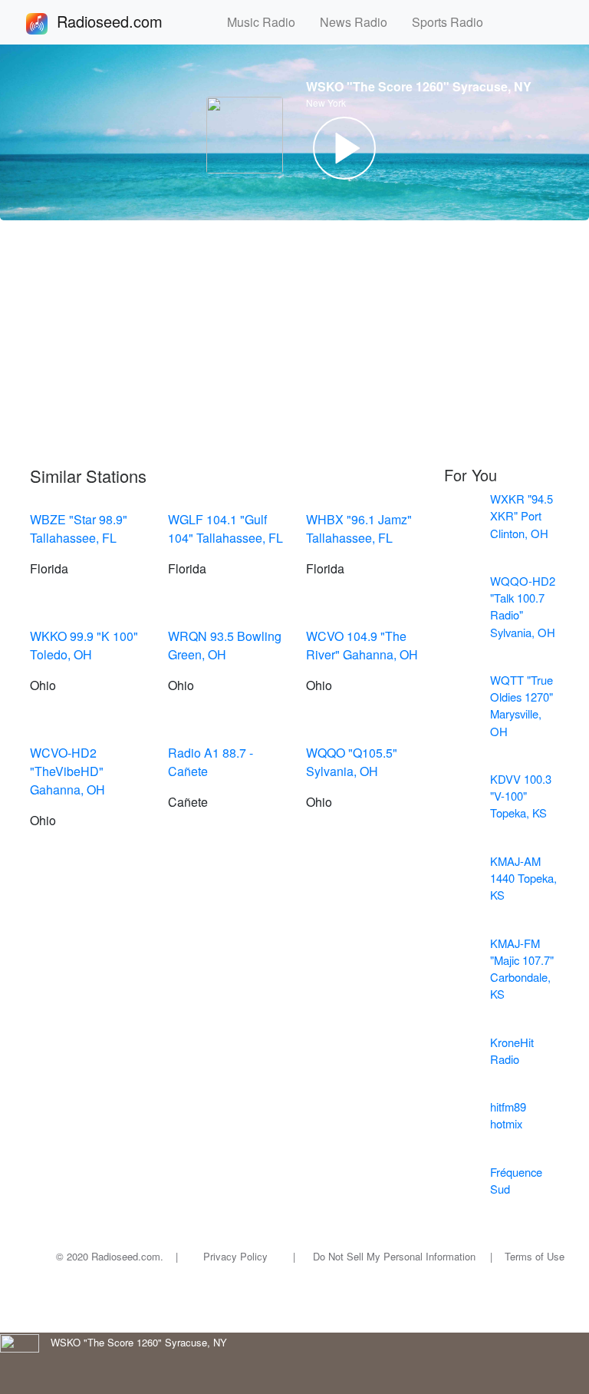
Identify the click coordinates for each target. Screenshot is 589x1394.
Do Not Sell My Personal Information (394, 1256)
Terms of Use (534, 1256)
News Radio (360, 22)
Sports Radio (453, 22)
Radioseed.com (128, 21)
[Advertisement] (294, 343)
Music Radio (267, 22)
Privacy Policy (235, 1256)
